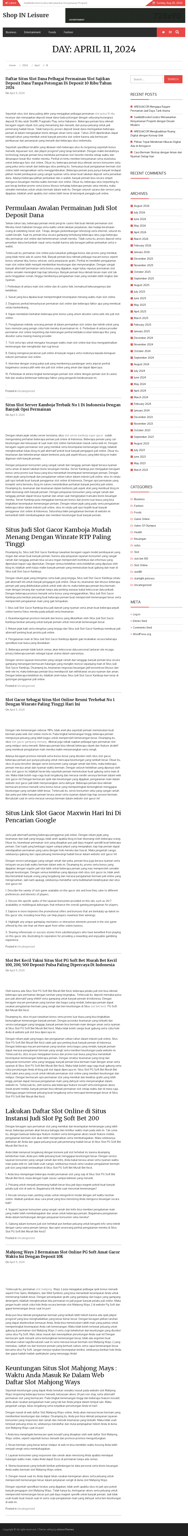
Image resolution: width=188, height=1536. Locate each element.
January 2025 (142, 331)
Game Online (142, 518)
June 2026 (140, 219)
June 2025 (140, 298)
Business (11, 32)
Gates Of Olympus (145, 525)
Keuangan (140, 538)
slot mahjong (44, 1289)
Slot (136, 551)
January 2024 (142, 410)
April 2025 (140, 311)
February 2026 (142, 245)
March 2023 (141, 469)
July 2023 (139, 450)
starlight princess (144, 578)
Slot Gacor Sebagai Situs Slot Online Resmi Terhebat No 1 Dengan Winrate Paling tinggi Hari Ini (60, 701)
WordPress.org (142, 634)
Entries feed (140, 620)
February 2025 (142, 324)
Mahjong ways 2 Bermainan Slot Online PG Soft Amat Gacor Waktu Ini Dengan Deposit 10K (63, 1254)
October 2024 (142, 351)
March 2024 (141, 397)
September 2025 (144, 278)
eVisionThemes (65, 1529)
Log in (136, 614)
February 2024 (142, 403)
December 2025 (143, 258)
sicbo (137, 545)
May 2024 (140, 384)
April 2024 (140, 390)
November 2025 (143, 265)
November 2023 (143, 423)
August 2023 (141, 443)
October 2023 (142, 430)
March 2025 (141, 318)
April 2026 (140, 232)
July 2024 (139, 370)
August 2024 (141, 364)
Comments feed (142, 627)
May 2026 (140, 225)
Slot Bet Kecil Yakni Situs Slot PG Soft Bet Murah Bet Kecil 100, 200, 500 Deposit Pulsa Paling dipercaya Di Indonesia (61, 962)
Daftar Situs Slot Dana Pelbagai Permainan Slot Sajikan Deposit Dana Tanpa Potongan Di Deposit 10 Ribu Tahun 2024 (59, 83)
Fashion (68, 32)
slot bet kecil (98, 1006)
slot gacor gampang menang (29, 741)
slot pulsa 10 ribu (105, 113)
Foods (52, 32)
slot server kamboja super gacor (84, 435)
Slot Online (141, 565)
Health (138, 532)
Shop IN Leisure (26, 15)
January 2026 (142, 252)
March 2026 (141, 238)
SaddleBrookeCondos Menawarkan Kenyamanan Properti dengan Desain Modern (153, 121)
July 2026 (139, 212)
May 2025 (140, 304)
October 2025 (142, 271)
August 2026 (141, 205)
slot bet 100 (141, 558)
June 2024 (140, 377)
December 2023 (143, 417)
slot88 (138, 571)
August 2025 (141, 285)
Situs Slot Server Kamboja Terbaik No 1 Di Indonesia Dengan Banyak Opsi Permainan (63, 407)
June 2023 (140, 456)
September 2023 (144, 436)
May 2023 (140, 463)
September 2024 (144, 357)
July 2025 (139, 291)
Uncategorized (26, 391)
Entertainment (32, 32)
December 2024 (143, 337)
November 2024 (143, 344)
